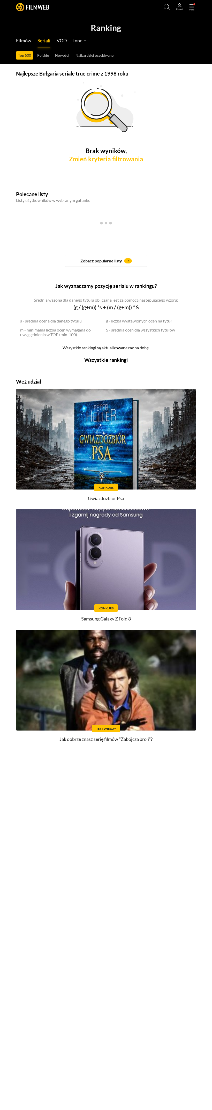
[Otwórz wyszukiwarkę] (167, 7)
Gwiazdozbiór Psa (106, 498)
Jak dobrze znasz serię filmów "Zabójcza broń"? (106, 739)
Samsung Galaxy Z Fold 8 (106, 619)
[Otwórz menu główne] (192, 7)
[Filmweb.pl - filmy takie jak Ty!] (32, 7)
